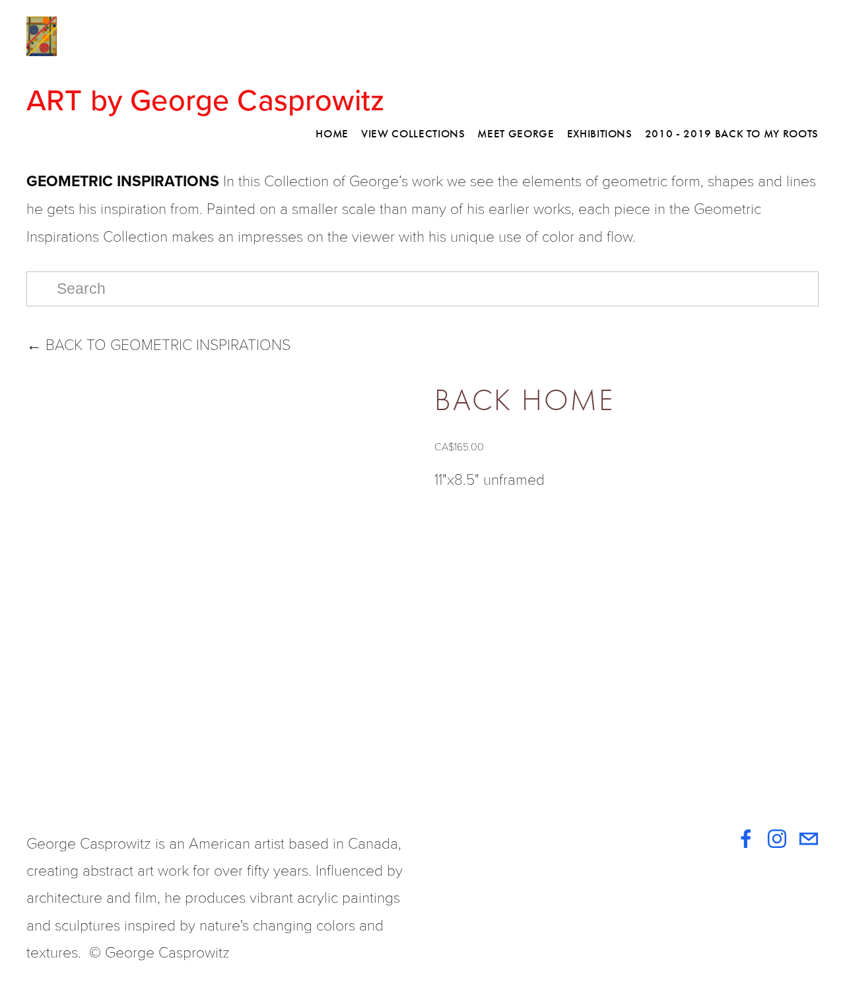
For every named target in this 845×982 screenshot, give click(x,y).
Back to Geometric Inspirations (158, 343)
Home (332, 134)
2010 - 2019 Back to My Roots (732, 134)
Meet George (515, 134)
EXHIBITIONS (599, 134)
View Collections (413, 134)
